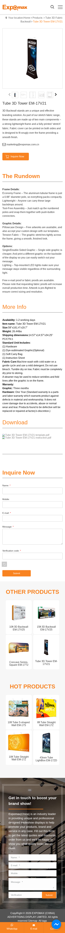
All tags (42, 920)
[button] (56, 94)
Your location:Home (19, 17)
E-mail (33, 928)
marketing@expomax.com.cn (23, 144)
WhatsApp (12, 928)
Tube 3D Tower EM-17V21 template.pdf (27, 435)
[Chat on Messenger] (56, 924)
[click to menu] (60, 7)
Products (37, 17)
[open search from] (52, 6)
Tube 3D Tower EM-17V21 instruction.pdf (28, 437)
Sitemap (32, 920)
